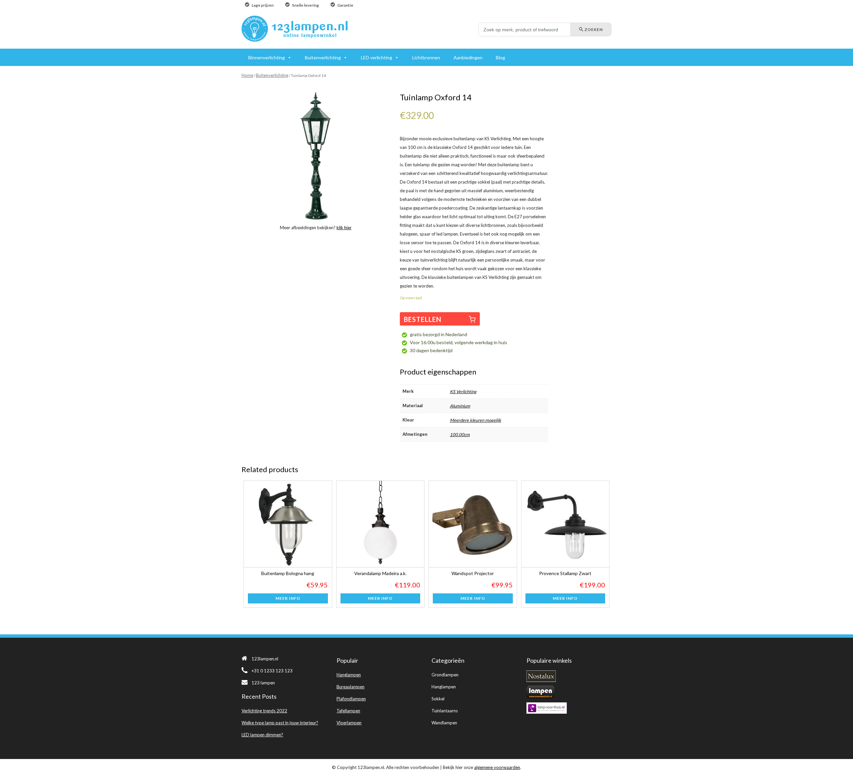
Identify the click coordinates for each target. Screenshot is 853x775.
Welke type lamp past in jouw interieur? (280, 722)
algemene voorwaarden (497, 767)
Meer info (288, 598)
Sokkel (437, 698)
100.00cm (460, 434)
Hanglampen (349, 674)
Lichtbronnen (426, 57)
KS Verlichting (463, 391)
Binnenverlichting (266, 57)
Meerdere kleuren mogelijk (475, 420)
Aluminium (460, 405)
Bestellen (422, 319)
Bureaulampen (351, 686)
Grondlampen (444, 674)
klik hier (344, 227)
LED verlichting (376, 57)
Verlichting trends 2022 (264, 710)
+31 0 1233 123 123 (272, 670)
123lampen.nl (265, 658)
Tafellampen (348, 710)
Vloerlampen (349, 722)
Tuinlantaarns (444, 710)
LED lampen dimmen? (262, 734)
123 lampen (263, 682)
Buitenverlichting (272, 75)
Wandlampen (444, 722)
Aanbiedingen (467, 57)
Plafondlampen (351, 698)
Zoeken (593, 29)
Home (247, 75)
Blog (500, 57)
